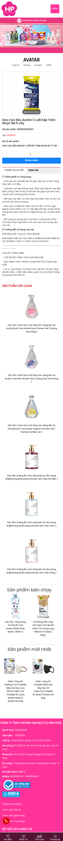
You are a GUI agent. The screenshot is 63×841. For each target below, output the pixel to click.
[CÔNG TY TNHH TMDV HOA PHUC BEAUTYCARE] (9, 9)
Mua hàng (32, 160)
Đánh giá (33, 170)
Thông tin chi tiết (14, 170)
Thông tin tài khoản (12, 804)
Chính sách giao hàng (13, 816)
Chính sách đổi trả (11, 810)
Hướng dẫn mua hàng (13, 821)
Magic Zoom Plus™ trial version (15, 74)
